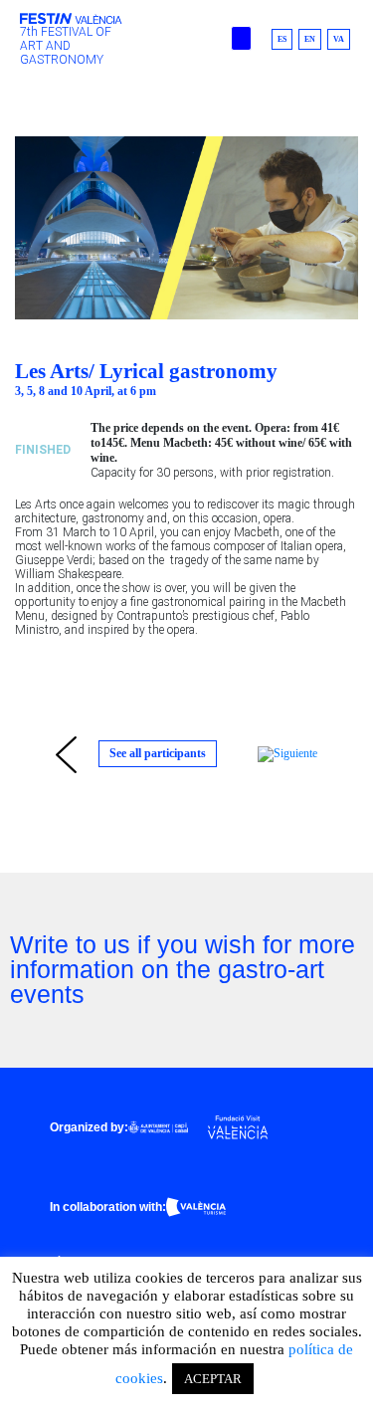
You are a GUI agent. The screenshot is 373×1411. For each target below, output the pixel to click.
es (282, 39)
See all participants (157, 753)
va (338, 39)
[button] (242, 38)
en (309, 39)
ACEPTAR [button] (213, 1378)
